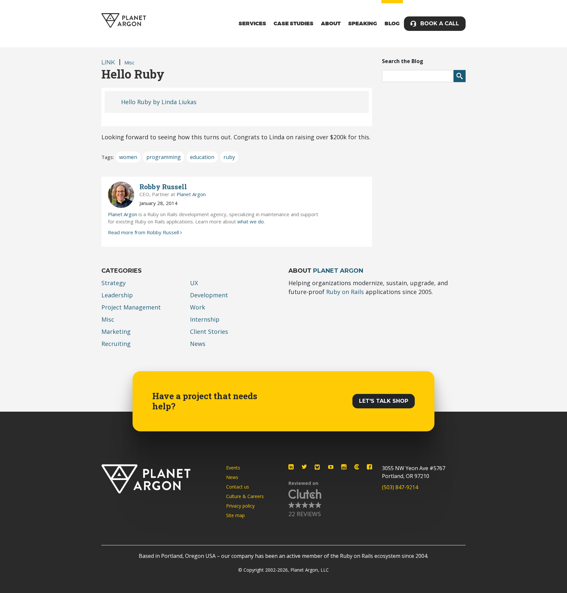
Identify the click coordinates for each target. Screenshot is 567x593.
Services (252, 23)
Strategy (113, 283)
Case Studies (293, 23)
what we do (250, 221)
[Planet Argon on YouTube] (330, 466)
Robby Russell (163, 186)
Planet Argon (191, 194)
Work (197, 307)
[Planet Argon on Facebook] (369, 466)
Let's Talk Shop (383, 401)
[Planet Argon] (123, 20)
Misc (129, 62)
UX (194, 283)
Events (233, 468)
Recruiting (116, 344)
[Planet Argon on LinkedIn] (291, 466)
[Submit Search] (459, 76)
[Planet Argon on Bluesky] (318, 467)
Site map (235, 515)
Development (209, 295)
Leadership (117, 295)
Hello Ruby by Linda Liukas (159, 102)
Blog (392, 23)
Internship (205, 319)
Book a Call (439, 23)
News (197, 344)
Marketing (116, 331)
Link (108, 62)
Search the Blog (402, 61)
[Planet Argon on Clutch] (356, 466)
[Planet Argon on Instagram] (343, 466)
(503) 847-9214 (400, 487)
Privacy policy (240, 506)
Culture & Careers (245, 496)
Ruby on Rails (345, 292)
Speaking (362, 23)
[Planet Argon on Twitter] (304, 466)
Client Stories (209, 331)
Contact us (237, 487)
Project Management (131, 307)
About (331, 23)
